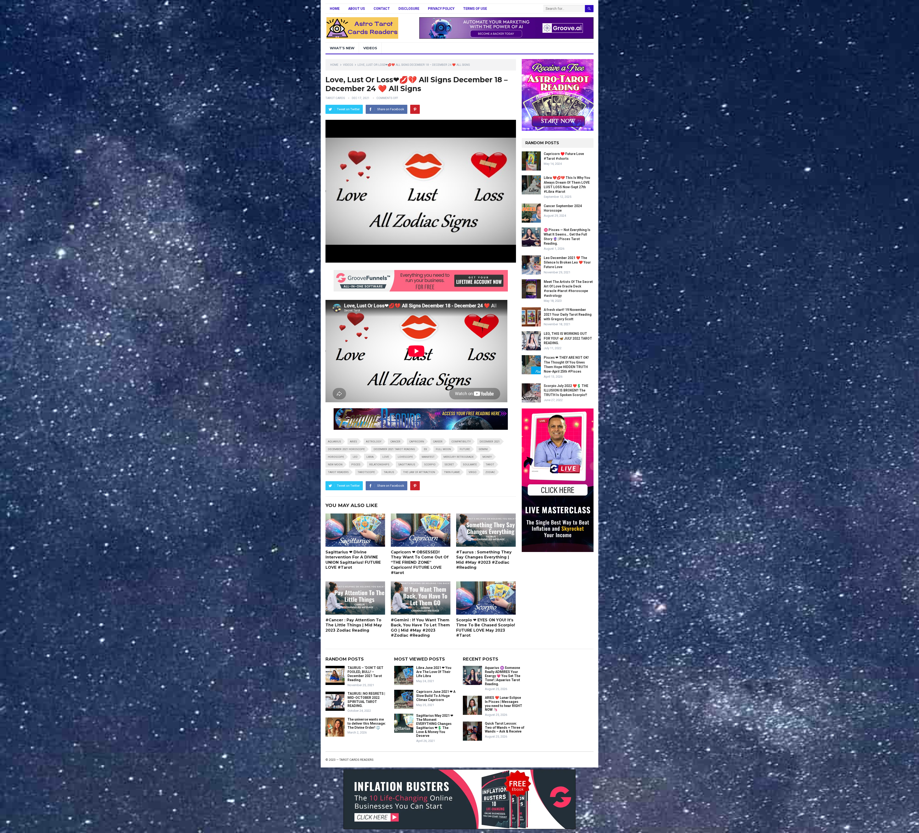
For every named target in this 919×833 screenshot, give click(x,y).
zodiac (490, 472)
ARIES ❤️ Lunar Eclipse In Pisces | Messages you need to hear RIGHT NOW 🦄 (503, 704)
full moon (443, 449)
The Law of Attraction (419, 472)
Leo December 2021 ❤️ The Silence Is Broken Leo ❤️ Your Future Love (567, 262)
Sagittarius (406, 464)
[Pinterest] (415, 109)
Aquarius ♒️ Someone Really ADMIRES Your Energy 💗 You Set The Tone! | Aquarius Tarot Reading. (502, 676)
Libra (370, 456)
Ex (425, 449)
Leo (355, 456)
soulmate (470, 464)
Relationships (379, 464)
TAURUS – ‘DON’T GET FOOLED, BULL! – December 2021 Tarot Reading (365, 674)
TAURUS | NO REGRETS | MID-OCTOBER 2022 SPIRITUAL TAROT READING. (366, 699)
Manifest (428, 456)
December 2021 (490, 441)
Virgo (472, 472)
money (487, 456)
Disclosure (408, 9)
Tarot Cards (335, 98)
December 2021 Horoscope (346, 449)
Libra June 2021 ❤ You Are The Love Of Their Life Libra (433, 672)
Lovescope (405, 456)
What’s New (342, 48)
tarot (490, 464)
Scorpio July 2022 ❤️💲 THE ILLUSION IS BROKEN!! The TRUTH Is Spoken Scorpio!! (566, 390)
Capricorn (416, 441)
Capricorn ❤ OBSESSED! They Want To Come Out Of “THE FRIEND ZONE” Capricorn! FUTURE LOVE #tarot (419, 562)
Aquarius (334, 441)
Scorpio (430, 464)
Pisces (355, 464)
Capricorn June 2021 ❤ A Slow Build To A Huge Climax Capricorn (435, 696)
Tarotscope (366, 472)
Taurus (389, 472)
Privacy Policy (441, 9)
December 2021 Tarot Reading (394, 449)
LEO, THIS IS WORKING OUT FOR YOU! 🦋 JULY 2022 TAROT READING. (568, 338)
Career (438, 441)
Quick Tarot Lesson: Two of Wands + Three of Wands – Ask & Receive (504, 728)
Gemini (483, 449)
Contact (382, 9)
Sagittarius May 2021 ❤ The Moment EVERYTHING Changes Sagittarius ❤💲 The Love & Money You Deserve (434, 726)
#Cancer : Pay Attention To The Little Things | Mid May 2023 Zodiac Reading (353, 625)
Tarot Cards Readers (356, 759)
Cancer (395, 441)
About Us (356, 9)
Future (465, 449)
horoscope (336, 456)
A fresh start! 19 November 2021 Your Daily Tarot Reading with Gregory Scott (568, 314)
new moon (335, 464)
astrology (373, 441)
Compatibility (461, 441)
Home (335, 9)
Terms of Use (475, 9)
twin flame (452, 472)
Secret (449, 464)
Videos (370, 48)
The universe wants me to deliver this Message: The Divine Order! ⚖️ (366, 723)
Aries (353, 441)
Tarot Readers (338, 472)
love (385, 456)
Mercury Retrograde (458, 456)
